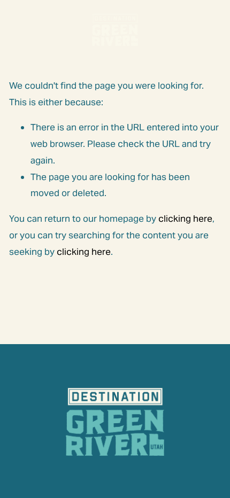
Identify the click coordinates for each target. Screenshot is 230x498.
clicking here (185, 218)
